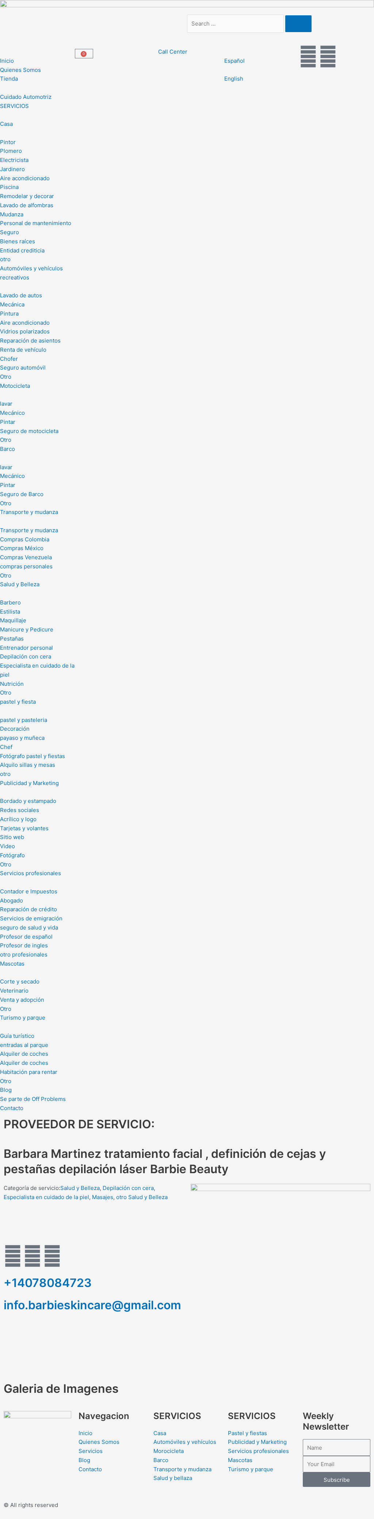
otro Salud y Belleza (142, 1197)
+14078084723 (48, 1283)
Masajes (102, 1197)
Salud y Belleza (80, 1187)
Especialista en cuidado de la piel (46, 1197)
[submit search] (298, 23)
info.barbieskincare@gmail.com (92, 1305)
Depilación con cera (128, 1187)
